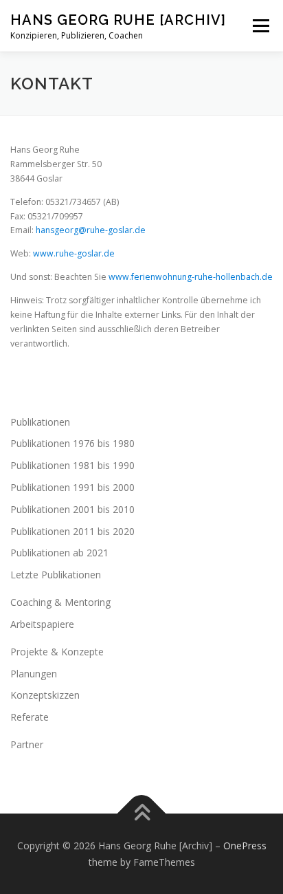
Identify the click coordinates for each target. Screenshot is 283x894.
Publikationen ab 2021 (59, 552)
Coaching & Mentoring (60, 602)
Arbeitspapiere (42, 624)
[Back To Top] (141, 813)
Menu (260, 26)
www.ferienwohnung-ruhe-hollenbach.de (191, 277)
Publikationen (40, 421)
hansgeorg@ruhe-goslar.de (91, 230)
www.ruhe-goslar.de (74, 253)
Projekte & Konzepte (57, 651)
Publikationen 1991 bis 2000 (72, 487)
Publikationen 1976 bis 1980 (72, 443)
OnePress (245, 845)
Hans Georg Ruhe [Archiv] (118, 20)
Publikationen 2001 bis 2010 (72, 509)
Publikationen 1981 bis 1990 (72, 465)
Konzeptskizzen (45, 694)
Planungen (33, 673)
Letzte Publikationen (55, 574)
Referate (29, 716)
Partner (26, 744)
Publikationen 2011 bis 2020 (72, 531)
